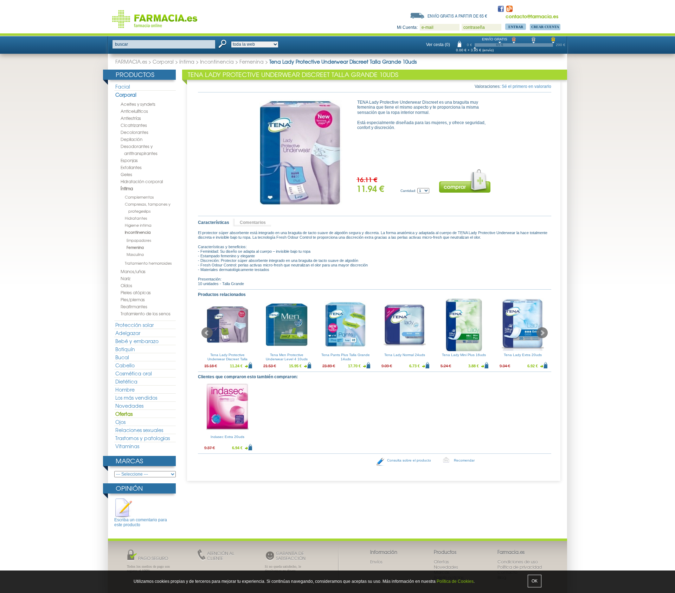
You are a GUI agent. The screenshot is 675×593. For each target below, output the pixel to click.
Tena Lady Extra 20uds (523, 355)
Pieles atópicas (136, 292)
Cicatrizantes (134, 125)
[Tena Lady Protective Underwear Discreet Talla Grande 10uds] (301, 152)
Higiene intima (138, 225)
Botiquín (125, 349)
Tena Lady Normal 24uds (404, 355)
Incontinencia (217, 61)
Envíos (376, 562)
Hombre (125, 389)
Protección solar (134, 324)
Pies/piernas (133, 299)
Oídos (126, 285)
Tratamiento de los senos (146, 313)
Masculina (135, 254)
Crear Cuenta (545, 27)
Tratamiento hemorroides (148, 263)
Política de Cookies (455, 581)
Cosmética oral (133, 373)
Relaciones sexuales (139, 429)
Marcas (129, 460)
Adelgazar (127, 332)
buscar (121, 44)
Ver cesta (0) (438, 44)
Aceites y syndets (138, 104)
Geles (126, 174)
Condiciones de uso (517, 562)
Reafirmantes (134, 306)
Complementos (139, 197)
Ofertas (124, 413)
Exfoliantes (131, 167)
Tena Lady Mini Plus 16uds (464, 355)
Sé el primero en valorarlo (526, 86)
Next (542, 333)
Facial (122, 86)
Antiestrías (131, 118)
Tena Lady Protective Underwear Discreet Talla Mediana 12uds (227, 359)
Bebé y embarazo (137, 340)
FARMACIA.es (131, 61)
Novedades (129, 405)
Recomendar (464, 460)
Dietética (126, 381)
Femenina (251, 61)
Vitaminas (127, 446)
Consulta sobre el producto (409, 460)
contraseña (474, 27)
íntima (186, 61)
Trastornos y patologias (142, 437)
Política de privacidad (519, 567)
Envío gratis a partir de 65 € (457, 16)
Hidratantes (136, 218)
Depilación (131, 139)
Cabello (125, 365)
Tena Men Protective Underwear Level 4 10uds (287, 357)
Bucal (122, 357)
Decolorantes (134, 132)
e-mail (427, 27)
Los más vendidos (136, 397)
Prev (207, 333)
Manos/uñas (133, 271)
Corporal (163, 61)
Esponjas (129, 160)
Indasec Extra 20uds (227, 437)
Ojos (120, 421)
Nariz (125, 278)
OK (535, 581)
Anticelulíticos (134, 111)
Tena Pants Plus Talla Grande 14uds (345, 357)
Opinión (129, 488)
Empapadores (139, 240)
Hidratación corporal (142, 181)
